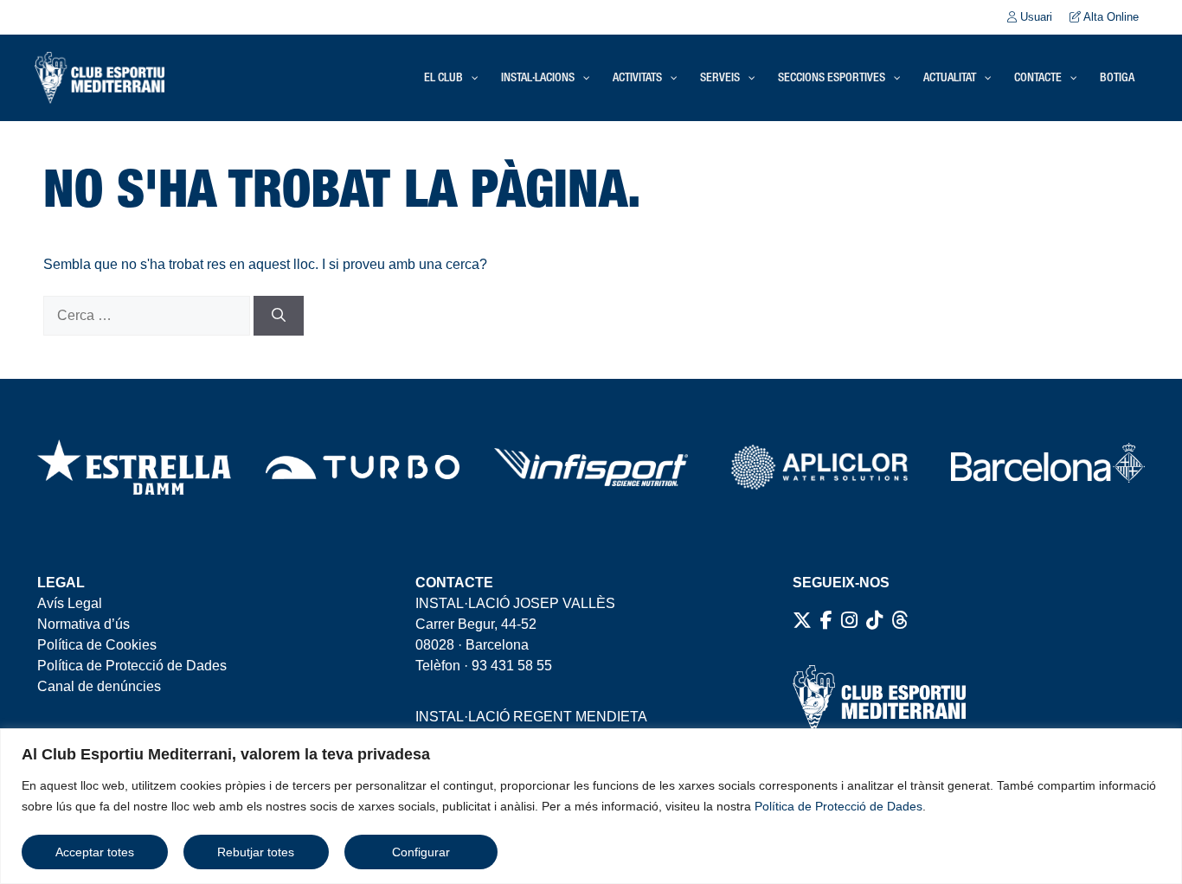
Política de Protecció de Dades (838, 806)
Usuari (1034, 16)
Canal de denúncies (99, 686)
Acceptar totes (94, 852)
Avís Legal (69, 603)
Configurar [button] (421, 852)
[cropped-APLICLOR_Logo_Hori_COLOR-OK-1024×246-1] (819, 467)
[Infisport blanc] (591, 467)
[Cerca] (279, 316)
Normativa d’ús (83, 624)
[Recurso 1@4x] (1048, 467)
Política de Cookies (97, 644)
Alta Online (1110, 16)
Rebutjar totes (255, 852)
